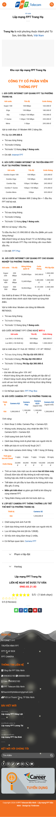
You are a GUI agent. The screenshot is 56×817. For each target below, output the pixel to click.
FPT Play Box (31, 391)
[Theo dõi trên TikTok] (13, 764)
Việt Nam (39, 35)
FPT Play (16, 251)
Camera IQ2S (37, 402)
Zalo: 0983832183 (11, 681)
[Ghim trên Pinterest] (35, 610)
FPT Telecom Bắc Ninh (14, 686)
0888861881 (24, 676)
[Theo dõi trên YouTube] (32, 764)
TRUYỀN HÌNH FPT (10, 646)
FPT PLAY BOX (8, 651)
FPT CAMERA (7, 656)
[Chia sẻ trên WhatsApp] (16, 610)
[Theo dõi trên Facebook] (3, 764)
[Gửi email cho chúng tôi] (22, 764)
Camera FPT (30, 541)
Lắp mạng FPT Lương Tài (12, 725)
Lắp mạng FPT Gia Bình (11, 737)
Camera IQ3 (49, 402)
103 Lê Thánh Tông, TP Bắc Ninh (19, 697)
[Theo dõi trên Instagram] (8, 764)
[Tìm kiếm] (52, 4)
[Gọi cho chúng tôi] (27, 764)
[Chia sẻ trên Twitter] (25, 610)
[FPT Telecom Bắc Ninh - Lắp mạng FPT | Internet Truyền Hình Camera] (28, 4)
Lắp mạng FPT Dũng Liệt (12, 714)
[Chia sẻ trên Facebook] (21, 610)
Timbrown (35, 806)
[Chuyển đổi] (10, 554)
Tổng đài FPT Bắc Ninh (14, 670)
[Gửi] (51, 755)
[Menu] (4, 4)
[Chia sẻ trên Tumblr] (40, 610)
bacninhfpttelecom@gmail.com (18, 692)
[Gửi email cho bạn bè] (30, 610)
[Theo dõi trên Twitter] (18, 764)
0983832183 (9, 676)
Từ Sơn (28, 13)
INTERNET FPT (8, 640)
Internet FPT (17, 155)
